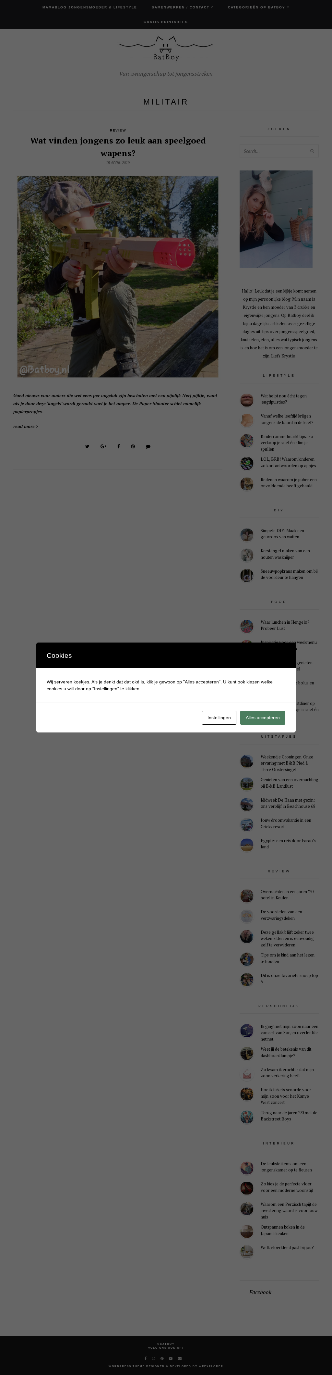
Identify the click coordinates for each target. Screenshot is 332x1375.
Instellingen (219, 717)
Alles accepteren (263, 717)
